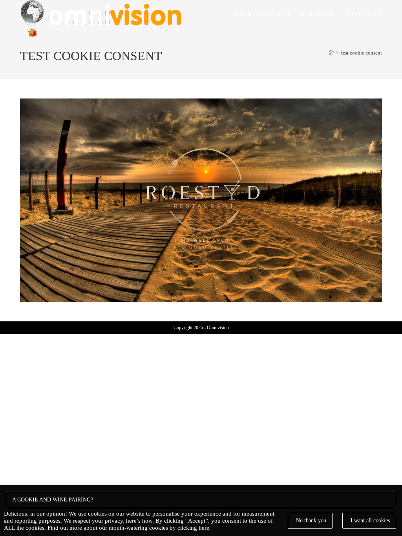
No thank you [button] (311, 520)
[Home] (331, 53)
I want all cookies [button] (370, 520)
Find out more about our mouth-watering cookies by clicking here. (129, 528)
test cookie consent (361, 53)
